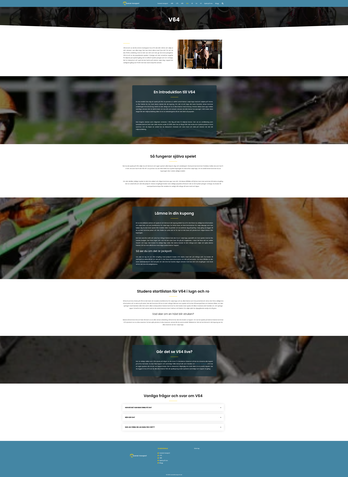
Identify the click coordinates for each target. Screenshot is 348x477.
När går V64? (130, 417)
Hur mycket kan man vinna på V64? (138, 407)
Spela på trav (208, 3)
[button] (222, 3)
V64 (187, 3)
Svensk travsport (163, 3)
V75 (177, 3)
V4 (196, 3)
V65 (182, 3)
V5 (192, 3)
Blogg (217, 3)
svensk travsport (201, 364)
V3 (201, 3)
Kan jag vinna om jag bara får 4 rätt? (140, 427)
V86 (172, 3)
